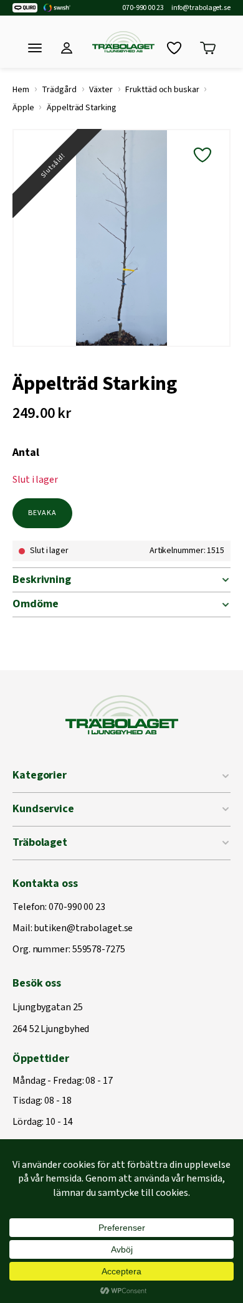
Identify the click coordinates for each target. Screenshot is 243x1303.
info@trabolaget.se (201, 8)
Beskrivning (41, 579)
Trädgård (59, 89)
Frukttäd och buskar (162, 89)
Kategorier (39, 775)
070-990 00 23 (143, 8)
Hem (20, 89)
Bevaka (42, 513)
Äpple (23, 108)
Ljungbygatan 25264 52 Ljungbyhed (50, 1018)
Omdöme (35, 604)
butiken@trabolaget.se (83, 928)
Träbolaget (39, 842)
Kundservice (43, 809)
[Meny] (35, 48)
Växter (100, 89)
